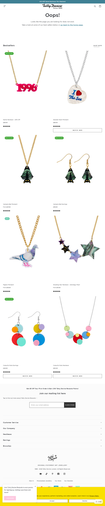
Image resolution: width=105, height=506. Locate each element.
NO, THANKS (72, 270)
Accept (52, 501)
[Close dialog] (90, 229)
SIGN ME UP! (72, 264)
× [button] (35, 486)
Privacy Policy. (94, 496)
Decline (84, 501)
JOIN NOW (10, 498)
